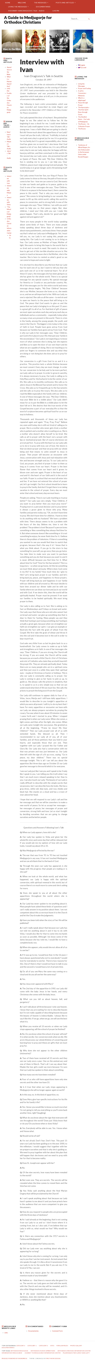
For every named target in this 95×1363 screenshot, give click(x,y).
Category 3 (20, 1345)
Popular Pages (62, 1345)
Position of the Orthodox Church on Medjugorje (9, 102)
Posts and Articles (65, 3)
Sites (52, 1345)
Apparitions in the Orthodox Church (35, 47)
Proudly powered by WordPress (14, 1358)
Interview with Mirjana (9, 190)
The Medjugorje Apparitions (59, 47)
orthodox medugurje (19, 1351)
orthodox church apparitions (43, 1351)
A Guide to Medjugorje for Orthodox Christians (28, 19)
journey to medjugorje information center (42, 1353)
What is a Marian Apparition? (9, 81)
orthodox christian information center (74, 1351)
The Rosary (82, 129)
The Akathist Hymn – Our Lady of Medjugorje (84, 119)
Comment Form (57, 1331)
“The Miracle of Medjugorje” (9, 211)
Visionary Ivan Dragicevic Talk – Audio (26, 11)
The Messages (40, 3)
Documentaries (43, 7)
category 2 (43, 1345)
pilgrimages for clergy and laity (76, 1353)
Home (7, 3)
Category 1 (31, 1345)
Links (6, 1333)
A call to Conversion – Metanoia (82, 93)
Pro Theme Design (53, 1358)
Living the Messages (17, 7)
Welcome (22, 3)
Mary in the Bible (12, 49)
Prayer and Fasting (84, 88)
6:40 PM (56, 11)
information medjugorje (12, 1353)
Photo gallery (76, 1345)
